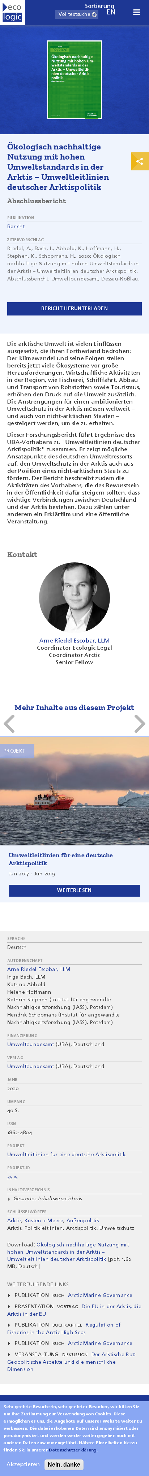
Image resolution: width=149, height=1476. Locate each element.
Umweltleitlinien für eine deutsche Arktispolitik (66, 1154)
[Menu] (136, 12)
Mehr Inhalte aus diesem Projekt (74, 707)
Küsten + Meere (44, 1220)
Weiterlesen (74, 890)
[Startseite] (12, 12)
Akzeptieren (23, 1465)
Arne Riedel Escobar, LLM (39, 969)
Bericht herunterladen (74, 308)
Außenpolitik (83, 1220)
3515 (12, 1176)
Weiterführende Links (38, 1284)
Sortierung (100, 6)
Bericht (16, 226)
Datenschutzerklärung (72, 1450)
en (111, 12)
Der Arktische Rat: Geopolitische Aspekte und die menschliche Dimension (71, 1362)
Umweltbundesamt (30, 1044)
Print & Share (140, 161)
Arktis (14, 1220)
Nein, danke (64, 1465)
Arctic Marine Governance (100, 1295)
